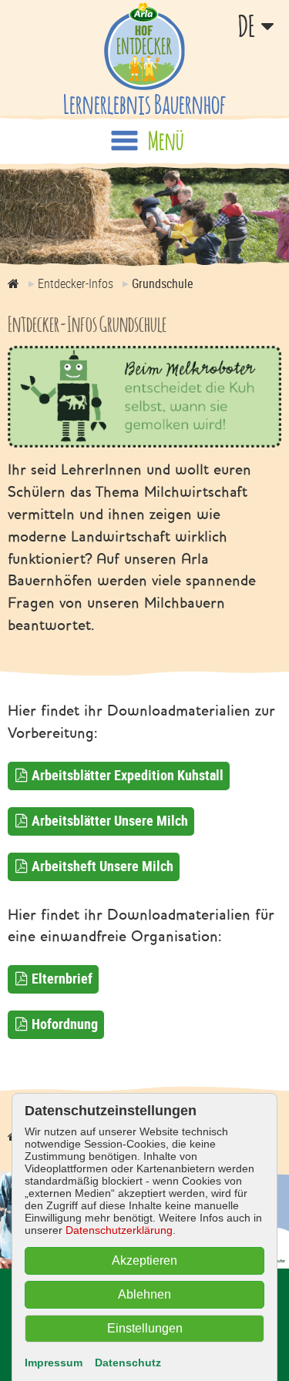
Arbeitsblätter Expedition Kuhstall (127, 775)
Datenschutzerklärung (119, 1230)
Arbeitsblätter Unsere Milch (110, 820)
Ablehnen (144, 1294)
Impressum (53, 1362)
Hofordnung (65, 1023)
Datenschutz (128, 1362)
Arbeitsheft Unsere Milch (102, 865)
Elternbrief (62, 978)
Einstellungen (145, 1328)
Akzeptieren (144, 1260)
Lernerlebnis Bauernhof (144, 103)
